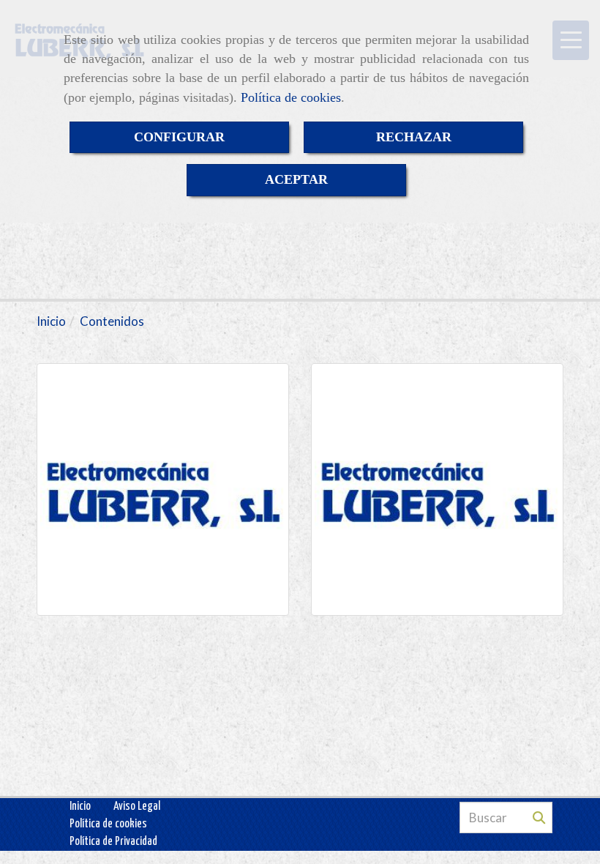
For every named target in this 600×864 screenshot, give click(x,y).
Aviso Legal (136, 806)
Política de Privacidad (113, 841)
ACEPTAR (296, 179)
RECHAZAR (413, 137)
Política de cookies (291, 97)
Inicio (80, 806)
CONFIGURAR (179, 137)
